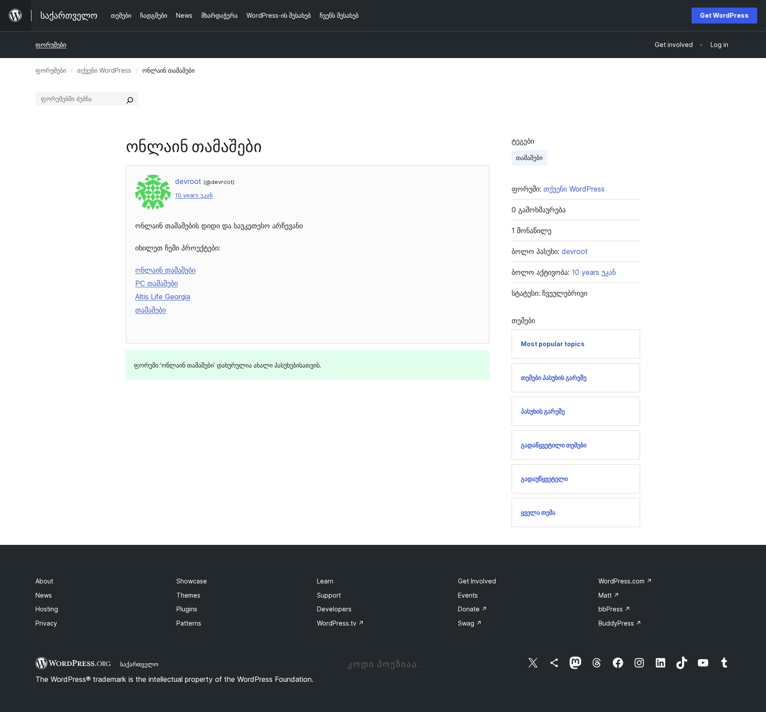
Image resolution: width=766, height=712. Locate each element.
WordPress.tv (340, 623)
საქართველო (139, 664)
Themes (188, 595)
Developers (334, 609)
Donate (472, 609)
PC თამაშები (156, 283)
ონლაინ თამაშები (165, 270)
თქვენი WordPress (104, 70)
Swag (470, 623)
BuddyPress (619, 623)
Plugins (186, 609)
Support (329, 595)
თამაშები (150, 309)
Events (468, 595)
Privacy (46, 623)
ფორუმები (50, 44)
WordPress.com (625, 581)
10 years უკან (194, 195)
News (43, 595)
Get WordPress (724, 15)
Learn (325, 581)
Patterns (188, 623)
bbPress (614, 609)
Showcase (191, 581)
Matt (608, 595)
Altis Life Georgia (162, 296)
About (44, 581)
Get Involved (477, 581)
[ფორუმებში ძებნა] (129, 99)
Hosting (46, 609)
